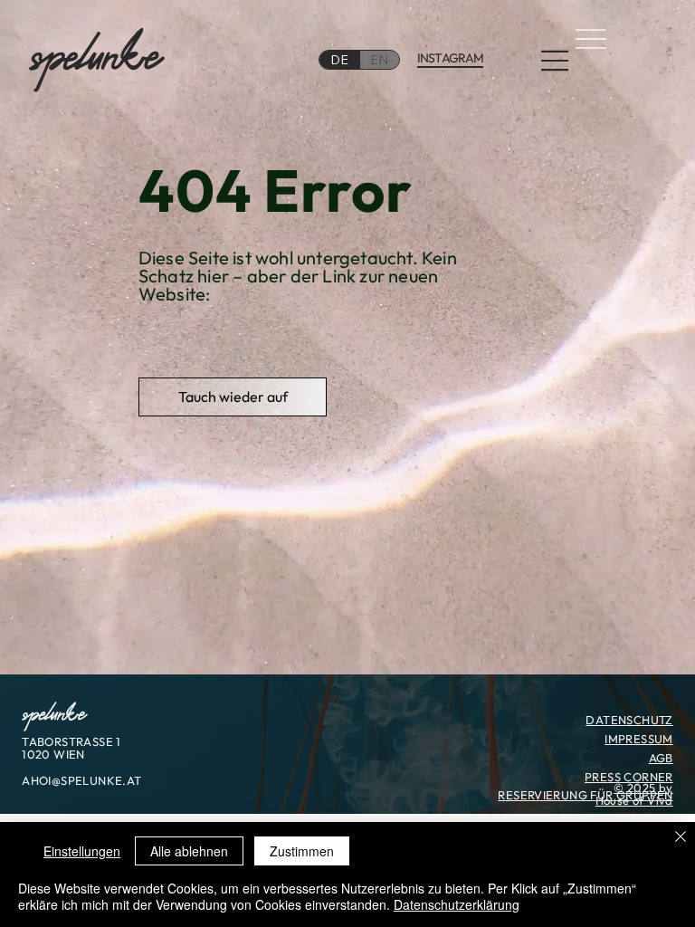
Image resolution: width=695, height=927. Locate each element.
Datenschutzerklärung (456, 904)
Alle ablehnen (189, 851)
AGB (661, 757)
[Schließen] (680, 838)
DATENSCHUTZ (629, 719)
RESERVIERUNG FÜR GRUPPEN (585, 795)
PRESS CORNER (629, 776)
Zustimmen (302, 851)
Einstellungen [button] (81, 851)
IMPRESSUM (639, 738)
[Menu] (555, 60)
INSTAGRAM (450, 58)
